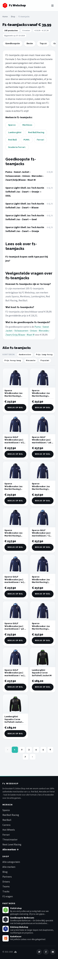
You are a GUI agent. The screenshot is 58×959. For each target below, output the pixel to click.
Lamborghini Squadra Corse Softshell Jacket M (42, 673)
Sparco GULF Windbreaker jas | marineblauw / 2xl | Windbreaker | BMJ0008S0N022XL (42, 442)
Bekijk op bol (15, 408)
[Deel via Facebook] (46, 952)
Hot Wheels (8, 829)
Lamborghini (14, 132)
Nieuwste (31, 360)
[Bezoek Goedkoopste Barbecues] (5, 919)
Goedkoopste (12, 43)
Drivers (6, 881)
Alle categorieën (11, 861)
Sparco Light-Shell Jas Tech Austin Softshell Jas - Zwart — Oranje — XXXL (24, 191)
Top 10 (43, 43)
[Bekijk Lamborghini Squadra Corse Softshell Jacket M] (43, 657)
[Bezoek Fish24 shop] (5, 910)
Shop (13, 16)
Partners (7, 876)
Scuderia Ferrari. (17, 147)
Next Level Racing (11, 844)
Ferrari (40, 140)
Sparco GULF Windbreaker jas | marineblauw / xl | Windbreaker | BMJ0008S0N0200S (14, 442)
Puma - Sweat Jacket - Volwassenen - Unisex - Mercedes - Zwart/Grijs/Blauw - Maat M (24, 175)
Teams (6, 886)
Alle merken (8, 866)
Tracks (5, 891)
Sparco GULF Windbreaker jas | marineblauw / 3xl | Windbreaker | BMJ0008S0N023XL (14, 628)
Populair (45, 360)
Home (5, 16)
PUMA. (27, 140)
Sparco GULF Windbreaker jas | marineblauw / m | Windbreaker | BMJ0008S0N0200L (14, 582)
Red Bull (12, 140)
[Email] (53, 952)
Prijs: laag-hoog (44, 355)
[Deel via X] (39, 952)
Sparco (12, 125)
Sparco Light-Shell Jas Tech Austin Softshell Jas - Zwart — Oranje (24, 229)
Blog (5, 871)
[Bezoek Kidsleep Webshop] (5, 929)
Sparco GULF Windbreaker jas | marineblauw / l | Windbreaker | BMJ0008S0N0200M (42, 535)
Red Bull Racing (36, 132)
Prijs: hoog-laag (12, 360)
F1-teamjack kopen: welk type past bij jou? (26, 258)
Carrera (6, 824)
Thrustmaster (9, 839)
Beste (30, 43)
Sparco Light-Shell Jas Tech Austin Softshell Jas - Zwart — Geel (24, 217)
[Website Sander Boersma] (15, 951)
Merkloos (27, 125)
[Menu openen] (52, 5)
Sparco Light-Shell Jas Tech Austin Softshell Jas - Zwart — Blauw (24, 205)
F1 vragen (7, 896)
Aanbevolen (25, 355)
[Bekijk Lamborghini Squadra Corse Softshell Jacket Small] (15, 703)
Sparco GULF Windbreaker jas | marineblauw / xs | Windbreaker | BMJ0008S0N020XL (14, 675)
